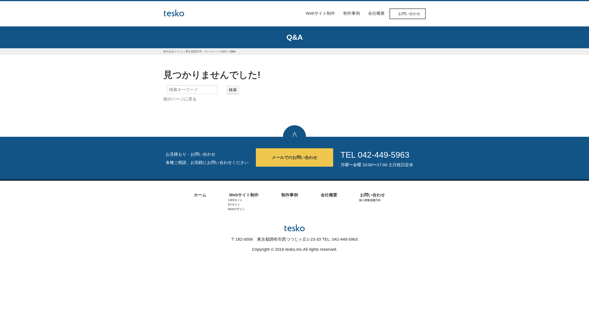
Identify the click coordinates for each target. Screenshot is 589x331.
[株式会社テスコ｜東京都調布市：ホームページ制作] (174, 12)
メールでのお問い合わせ (294, 157)
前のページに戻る (179, 99)
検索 (233, 90)
